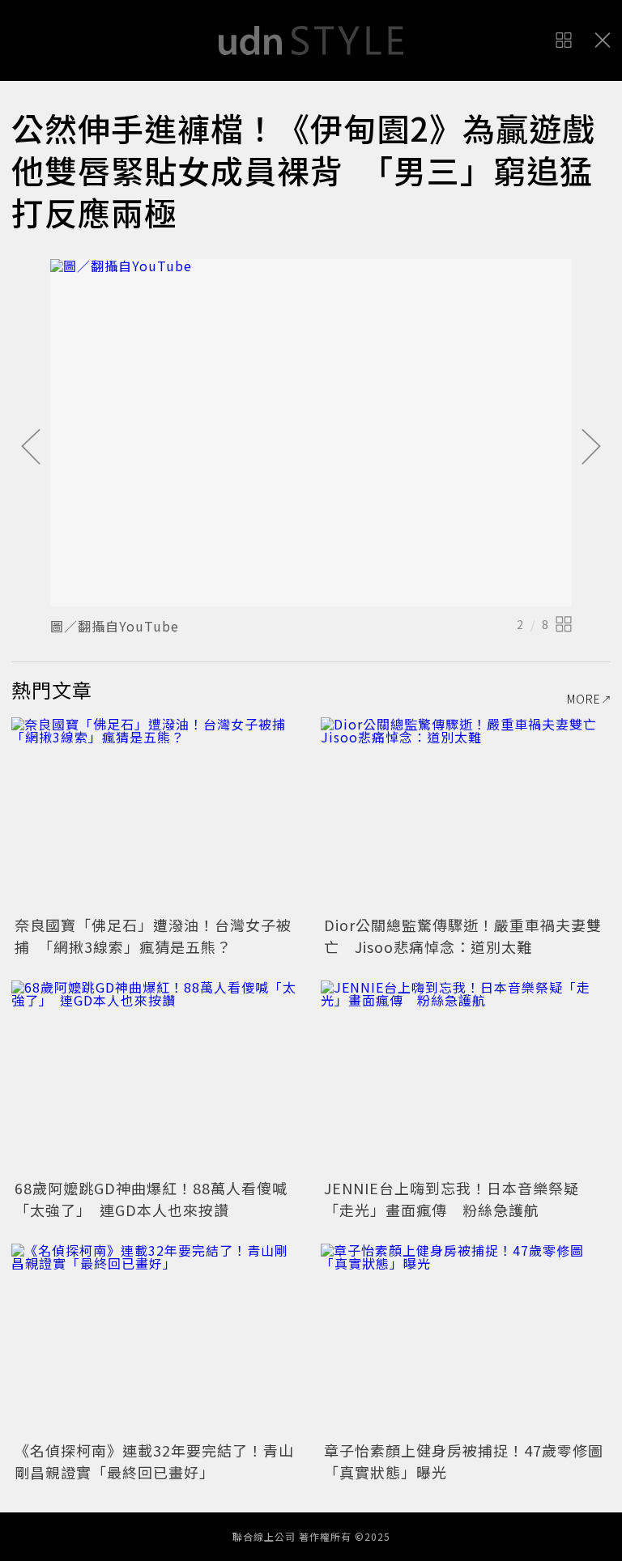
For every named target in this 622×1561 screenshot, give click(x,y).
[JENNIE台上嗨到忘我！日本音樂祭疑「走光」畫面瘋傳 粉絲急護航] (466, 1077)
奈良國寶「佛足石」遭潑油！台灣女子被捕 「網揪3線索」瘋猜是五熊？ (153, 935)
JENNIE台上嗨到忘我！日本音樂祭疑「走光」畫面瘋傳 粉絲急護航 (451, 1198)
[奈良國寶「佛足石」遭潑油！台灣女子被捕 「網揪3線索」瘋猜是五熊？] (156, 814)
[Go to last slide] (30, 447)
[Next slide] (591, 447)
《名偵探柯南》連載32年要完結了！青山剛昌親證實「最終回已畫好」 (154, 1461)
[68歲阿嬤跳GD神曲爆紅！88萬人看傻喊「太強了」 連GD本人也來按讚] (156, 1077)
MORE (584, 698)
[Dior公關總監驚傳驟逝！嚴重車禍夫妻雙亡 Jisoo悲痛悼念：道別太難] (466, 814)
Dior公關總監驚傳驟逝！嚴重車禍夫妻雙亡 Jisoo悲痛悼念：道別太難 (463, 935)
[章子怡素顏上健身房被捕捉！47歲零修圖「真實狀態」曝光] (466, 1340)
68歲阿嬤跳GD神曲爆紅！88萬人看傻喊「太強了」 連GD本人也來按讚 (151, 1198)
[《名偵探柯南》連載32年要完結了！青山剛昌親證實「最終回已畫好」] (156, 1340)
